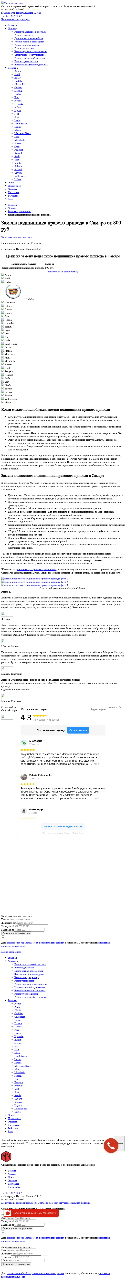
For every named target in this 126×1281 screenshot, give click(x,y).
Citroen (18, 87)
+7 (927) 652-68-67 (11, 16)
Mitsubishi (19, 139)
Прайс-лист (14, 185)
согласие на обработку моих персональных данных (35, 942)
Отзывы (12, 189)
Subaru (18, 166)
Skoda (17, 162)
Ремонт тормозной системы (29, 58)
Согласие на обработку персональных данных (64, 1202)
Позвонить (15, 951)
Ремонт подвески (24, 48)
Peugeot (18, 149)
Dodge (17, 94)
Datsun (18, 90)
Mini (16, 136)
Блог (10, 198)
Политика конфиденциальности (19, 1202)
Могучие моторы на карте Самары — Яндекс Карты (63, 833)
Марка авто (7, 929)
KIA (16, 117)
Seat (16, 159)
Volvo (17, 179)
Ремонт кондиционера (26, 44)
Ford (16, 97)
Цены (11, 1177)
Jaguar (17, 110)
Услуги (12, 28)
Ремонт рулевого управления (30, 51)
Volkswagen (20, 176)
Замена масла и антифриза (29, 41)
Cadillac (18, 80)
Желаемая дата (9, 922)
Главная (12, 25)
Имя (3, 919)
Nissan (17, 143)
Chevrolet (19, 84)
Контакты (13, 192)
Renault (18, 153)
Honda (17, 100)
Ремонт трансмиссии (26, 61)
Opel (17, 146)
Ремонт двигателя (24, 35)
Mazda (17, 130)
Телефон (6, 926)
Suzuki (18, 169)
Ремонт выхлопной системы (30, 31)
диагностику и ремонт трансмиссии (36, 569)
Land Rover (20, 123)
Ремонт (12, 67)
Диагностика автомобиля (28, 38)
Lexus (17, 126)
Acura (17, 71)
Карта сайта (14, 1187)
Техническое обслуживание (29, 54)
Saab (17, 156)
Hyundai (18, 103)
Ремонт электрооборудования (31, 64)
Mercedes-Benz (22, 133)
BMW (17, 77)
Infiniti (17, 107)
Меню (4, 951)
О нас (11, 182)
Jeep (16, 113)
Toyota (18, 172)
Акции (13, 195)
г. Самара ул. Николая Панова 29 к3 (21, 12)
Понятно (119, 1143)
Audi (17, 74)
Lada (17, 120)
